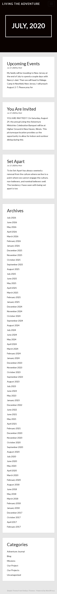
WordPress (50, 591)
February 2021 (14, 428)
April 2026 (12, 231)
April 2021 (12, 423)
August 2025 (13, 269)
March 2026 (12, 236)
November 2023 (14, 367)
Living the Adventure (21, 3)
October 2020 (14, 442)
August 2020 (13, 451)
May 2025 (11, 283)
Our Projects (13, 570)
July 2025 (11, 274)
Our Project (12, 565)
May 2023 (11, 395)
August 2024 (13, 325)
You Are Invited (21, 108)
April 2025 (12, 288)
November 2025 (14, 255)
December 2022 (14, 405)
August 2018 (13, 484)
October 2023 (14, 372)
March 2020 (12, 475)
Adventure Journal (16, 551)
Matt (20, 68)
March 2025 (12, 292)
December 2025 (14, 250)
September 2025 (15, 264)
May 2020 (11, 466)
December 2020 (14, 433)
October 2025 (14, 259)
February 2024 (14, 353)
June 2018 (12, 489)
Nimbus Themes (28, 591)
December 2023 (14, 363)
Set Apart (16, 161)
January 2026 (13, 245)
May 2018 (11, 494)
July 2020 (11, 456)
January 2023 (13, 400)
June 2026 (12, 222)
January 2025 (13, 302)
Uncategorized (14, 575)
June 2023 (12, 391)
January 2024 (13, 358)
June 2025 (12, 278)
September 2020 (15, 447)
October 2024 (14, 316)
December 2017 (14, 512)
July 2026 (11, 217)
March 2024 (12, 348)
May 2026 (11, 227)
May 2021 (11, 419)
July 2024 (11, 330)
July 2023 (11, 386)
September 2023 (15, 377)
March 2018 (12, 498)
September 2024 (15, 320)
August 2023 (13, 381)
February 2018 (14, 503)
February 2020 (14, 480)
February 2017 (14, 526)
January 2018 (13, 508)
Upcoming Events (23, 63)
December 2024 (14, 306)
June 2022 (12, 409)
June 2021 (12, 414)
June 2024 (12, 334)
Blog (9, 556)
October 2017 (14, 517)
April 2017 (12, 522)
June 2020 (12, 461)
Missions (11, 561)
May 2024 (11, 339)
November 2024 (14, 311)
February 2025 (14, 297)
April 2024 (12, 344)
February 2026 (14, 241)
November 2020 (14, 437)
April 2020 (12, 470)
